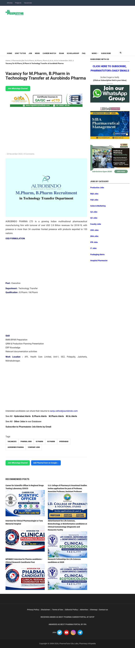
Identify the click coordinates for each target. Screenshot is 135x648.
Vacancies (28, 3)
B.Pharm (39, 441)
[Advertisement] (78, 26)
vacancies (12, 441)
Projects (18, 3)
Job (30, 53)
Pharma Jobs (26, 441)
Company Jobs (34, 447)
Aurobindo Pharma (16, 447)
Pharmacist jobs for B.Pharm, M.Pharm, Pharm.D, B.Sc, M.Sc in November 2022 (42, 61)
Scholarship (73, 53)
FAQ (83, 53)
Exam (61, 53)
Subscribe (106, 53)
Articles (10, 3)
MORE (94, 53)
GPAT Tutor (20, 53)
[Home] (15, 12)
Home (9, 53)
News (37, 53)
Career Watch (49, 53)
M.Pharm (51, 441)
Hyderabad (63, 441)
